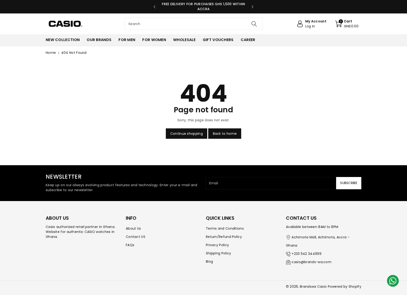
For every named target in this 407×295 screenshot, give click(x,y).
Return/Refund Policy (224, 236)
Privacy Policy (217, 245)
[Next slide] (252, 7)
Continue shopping (186, 133)
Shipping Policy (218, 253)
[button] (346, 24)
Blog (209, 261)
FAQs (130, 245)
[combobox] (193, 24)
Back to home (225, 133)
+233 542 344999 (307, 253)
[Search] (254, 24)
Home (51, 52)
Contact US (135, 236)
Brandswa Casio (313, 286)
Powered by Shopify (344, 286)
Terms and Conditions (225, 228)
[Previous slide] (154, 7)
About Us (133, 228)
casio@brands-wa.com (311, 262)
